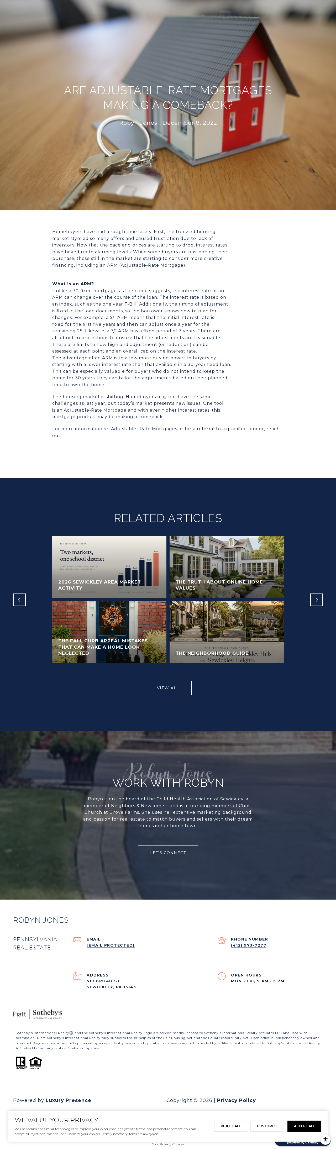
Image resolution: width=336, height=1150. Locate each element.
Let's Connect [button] (168, 852)
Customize (267, 1126)
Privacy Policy (236, 1100)
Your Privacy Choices (168, 1144)
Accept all (304, 1126)
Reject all (231, 1126)
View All (168, 688)
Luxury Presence (68, 1100)
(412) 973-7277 (248, 945)
